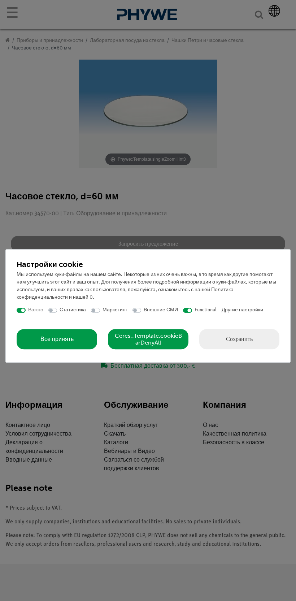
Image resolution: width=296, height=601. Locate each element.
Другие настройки (242, 310)
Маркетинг (115, 310)
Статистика (73, 310)
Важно (35, 310)
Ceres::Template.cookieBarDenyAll (148, 339)
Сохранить (239, 339)
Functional (206, 310)
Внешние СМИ (161, 310)
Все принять (57, 339)
